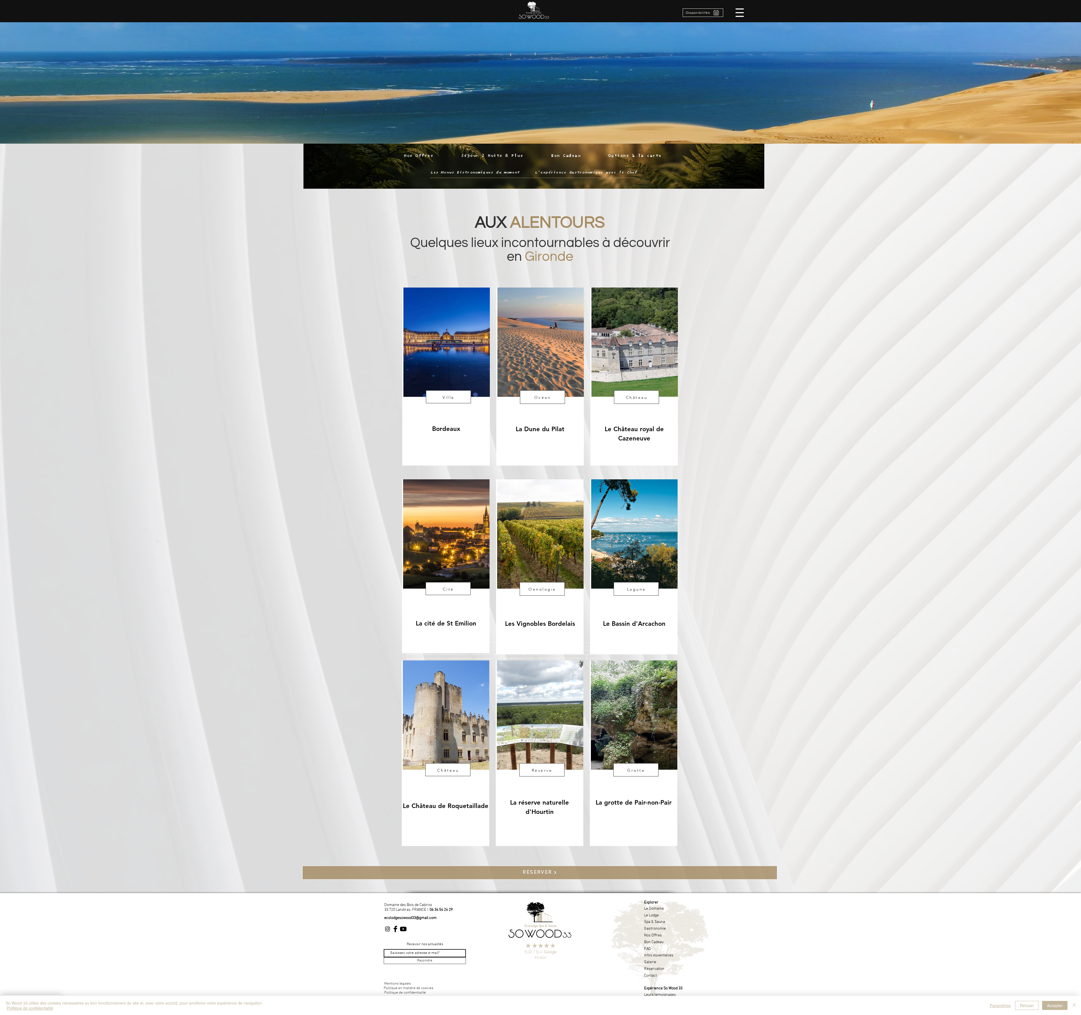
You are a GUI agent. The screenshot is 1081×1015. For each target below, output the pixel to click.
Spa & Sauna (654, 922)
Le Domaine (654, 908)
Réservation (654, 969)
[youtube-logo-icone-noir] (403, 929)
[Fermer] (1074, 1005)
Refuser (1027, 1005)
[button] (740, 12)
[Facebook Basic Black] (395, 929)
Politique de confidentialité (30, 1008)
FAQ (647, 949)
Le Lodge (651, 915)
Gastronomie (655, 928)
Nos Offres (653, 935)
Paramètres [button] (1000, 1005)
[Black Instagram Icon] (387, 929)
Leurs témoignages (660, 994)
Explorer (651, 902)
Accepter (1055, 1005)
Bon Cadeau (654, 942)
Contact (650, 975)
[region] (446, 377)
